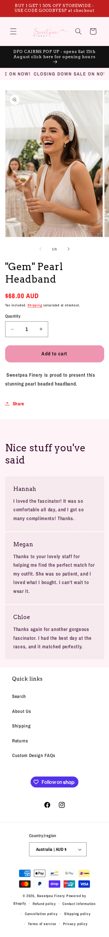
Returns (20, 741)
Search (19, 696)
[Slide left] (40, 249)
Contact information (79, 903)
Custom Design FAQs (33, 755)
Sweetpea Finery (51, 895)
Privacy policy (75, 923)
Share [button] (18, 403)
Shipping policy (77, 913)
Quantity (13, 316)
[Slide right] (68, 249)
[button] (13, 31)
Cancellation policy (41, 913)
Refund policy (44, 903)
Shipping (35, 305)
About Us (21, 711)
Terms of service (42, 923)
